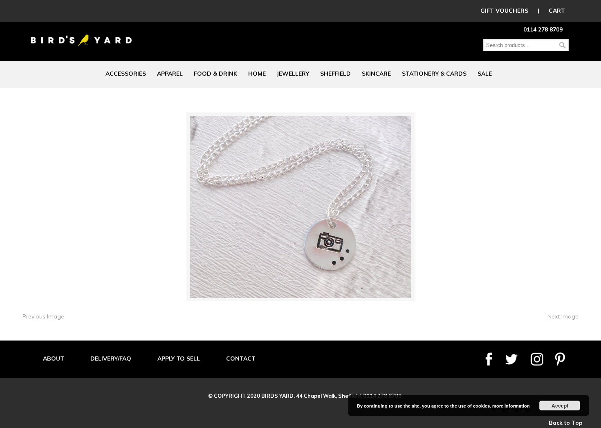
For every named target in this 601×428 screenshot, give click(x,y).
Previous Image (43, 316)
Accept (560, 405)
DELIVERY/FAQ (110, 358)
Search (562, 45)
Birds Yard (81, 34)
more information (511, 406)
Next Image (563, 316)
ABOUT (53, 358)
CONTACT (241, 358)
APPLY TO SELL (178, 358)
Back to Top (566, 422)
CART (557, 10)
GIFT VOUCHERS (504, 10)
